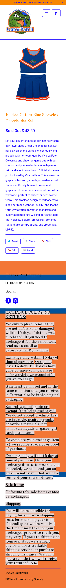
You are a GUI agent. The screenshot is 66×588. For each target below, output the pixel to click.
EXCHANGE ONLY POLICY (20, 283)
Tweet (15, 241)
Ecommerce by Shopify (29, 579)
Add (14, 250)
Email (30, 250)
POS (8, 579)
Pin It (48, 241)
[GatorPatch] (20, 23)
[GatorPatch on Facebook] (8, 301)
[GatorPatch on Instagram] (15, 301)
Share (32, 241)
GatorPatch (21, 572)
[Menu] (46, 13)
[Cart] (56, 13)
